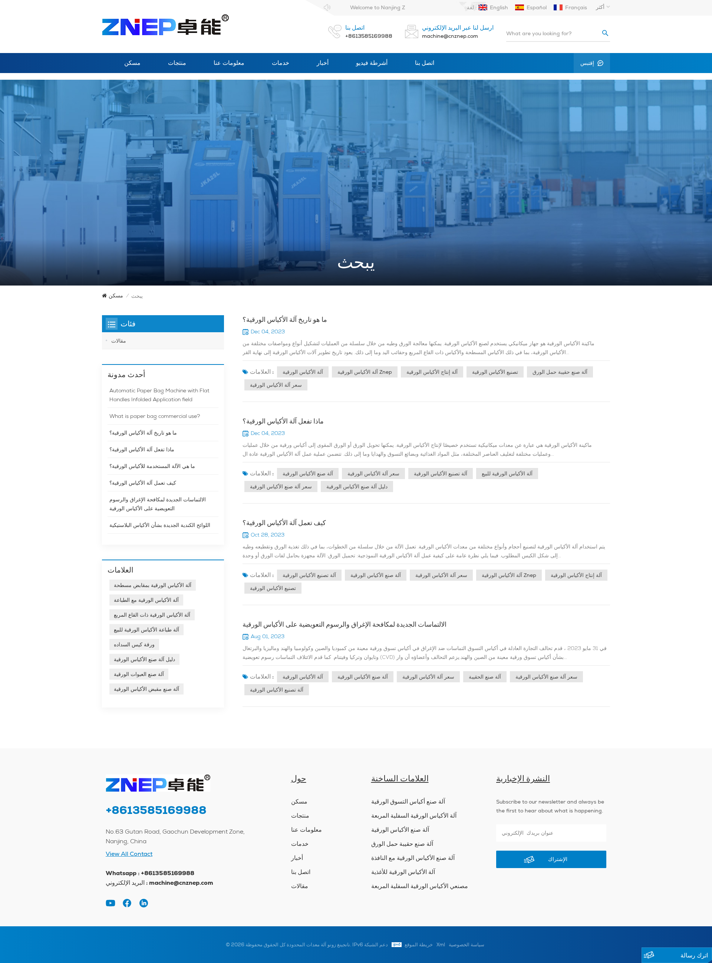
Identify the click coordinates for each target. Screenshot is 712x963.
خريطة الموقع (419, 944)
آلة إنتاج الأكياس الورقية (432, 372)
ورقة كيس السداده (134, 644)
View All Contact (129, 854)
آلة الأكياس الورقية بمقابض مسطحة (152, 585)
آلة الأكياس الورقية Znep (364, 372)
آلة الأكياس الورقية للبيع (507, 473)
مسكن (132, 63)
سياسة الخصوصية (466, 944)
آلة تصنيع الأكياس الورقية (440, 473)
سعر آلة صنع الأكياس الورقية (281, 486)
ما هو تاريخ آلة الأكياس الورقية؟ (285, 319)
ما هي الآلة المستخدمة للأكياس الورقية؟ (152, 466)
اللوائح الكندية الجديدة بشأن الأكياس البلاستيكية (159, 525)
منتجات (177, 63)
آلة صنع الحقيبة (485, 676)
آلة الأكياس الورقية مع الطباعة (146, 600)
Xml (440, 944)
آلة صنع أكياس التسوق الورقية (408, 801)
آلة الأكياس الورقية (303, 372)
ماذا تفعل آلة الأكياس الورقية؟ (283, 421)
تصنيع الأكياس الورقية (495, 372)
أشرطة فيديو (372, 63)
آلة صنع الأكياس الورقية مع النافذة (413, 858)
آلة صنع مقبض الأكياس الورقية (146, 689)
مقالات (118, 340)
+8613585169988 (368, 36)
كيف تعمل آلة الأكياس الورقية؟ (284, 522)
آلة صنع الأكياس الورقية (308, 473)
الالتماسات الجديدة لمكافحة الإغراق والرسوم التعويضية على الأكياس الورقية (344, 624)
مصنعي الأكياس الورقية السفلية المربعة (419, 886)
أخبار (323, 63)
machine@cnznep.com (450, 36)
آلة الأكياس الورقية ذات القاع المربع (152, 614)
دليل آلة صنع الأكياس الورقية (357, 486)
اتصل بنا (424, 63)
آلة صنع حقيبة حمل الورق (560, 372)
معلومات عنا (229, 63)
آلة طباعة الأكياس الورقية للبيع (146, 629)
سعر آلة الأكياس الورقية (276, 385)
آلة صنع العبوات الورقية (139, 674)
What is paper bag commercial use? (154, 416)
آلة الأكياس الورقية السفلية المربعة (413, 815)
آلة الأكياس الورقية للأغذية (403, 872)
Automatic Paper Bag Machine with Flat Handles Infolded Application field (159, 395)
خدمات (280, 63)
